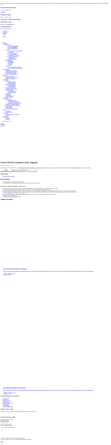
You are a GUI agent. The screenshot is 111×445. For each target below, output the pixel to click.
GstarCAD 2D (6, 398)
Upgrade (6, 170)
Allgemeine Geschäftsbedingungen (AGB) (11, 196)
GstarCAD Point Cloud (8, 403)
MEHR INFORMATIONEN (9, 176)
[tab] (56, 176)
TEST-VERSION (3, 124)
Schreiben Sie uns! (8, 425)
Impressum (5, 32)
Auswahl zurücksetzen (32, 171)
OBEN (2, 441)
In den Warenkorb (4, 174)
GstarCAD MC (6, 405)
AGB (4, 34)
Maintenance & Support (6, 171)
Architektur (5, 399)
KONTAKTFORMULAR (6, 26)
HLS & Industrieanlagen (8, 406)
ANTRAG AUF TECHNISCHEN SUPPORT (10, 19)
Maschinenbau (6, 404)
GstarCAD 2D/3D (7, 400)
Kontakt (4, 33)
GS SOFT (5, 30)
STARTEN (3, 12)
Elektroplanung (6, 402)
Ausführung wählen (7, 274)
